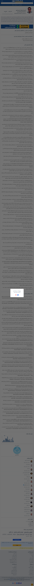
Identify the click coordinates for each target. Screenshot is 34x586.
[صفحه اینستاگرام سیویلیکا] (16, 295)
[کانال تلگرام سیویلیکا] (18, 295)
